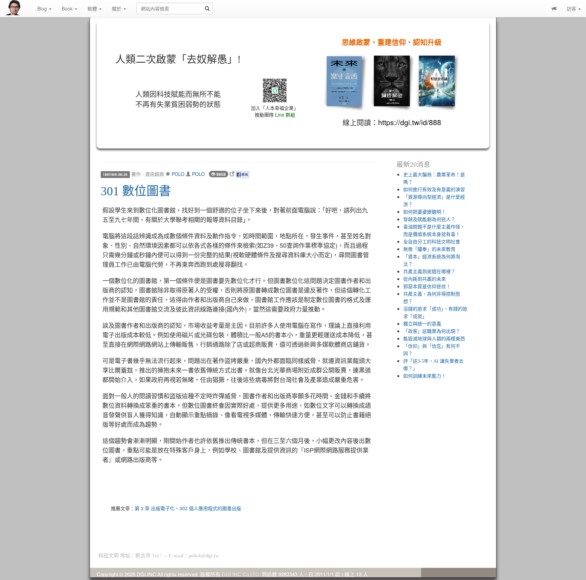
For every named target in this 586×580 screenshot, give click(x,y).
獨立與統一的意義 (422, 323)
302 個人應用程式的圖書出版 (210, 508)
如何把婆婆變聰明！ (424, 212)
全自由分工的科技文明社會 (431, 241)
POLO (178, 174)
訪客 (572, 8)
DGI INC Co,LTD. (241, 574)
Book (68, 8)
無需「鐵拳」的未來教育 (429, 249)
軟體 (92, 8)
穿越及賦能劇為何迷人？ (429, 219)
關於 (117, 8)
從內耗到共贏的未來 (424, 279)
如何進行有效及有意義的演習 (434, 189)
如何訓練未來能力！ (424, 376)
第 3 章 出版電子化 (155, 508)
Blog (42, 8)
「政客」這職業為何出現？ (431, 331)
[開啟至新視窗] (232, 174)
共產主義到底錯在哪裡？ (429, 271)
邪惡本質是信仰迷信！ (427, 286)
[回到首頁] (18, 7)
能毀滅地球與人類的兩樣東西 (434, 338)
